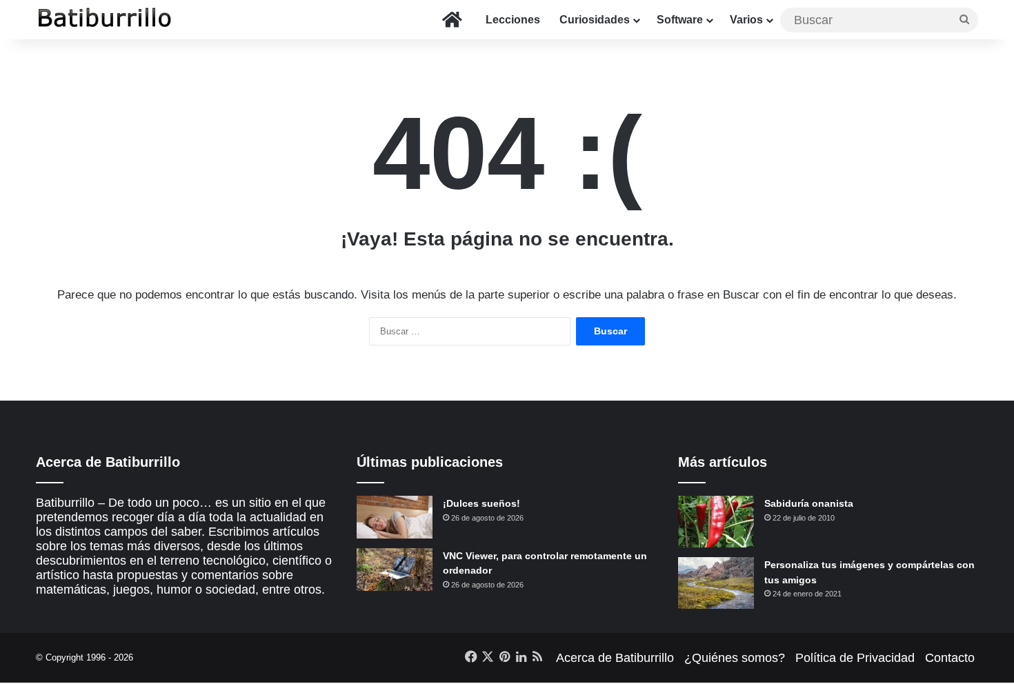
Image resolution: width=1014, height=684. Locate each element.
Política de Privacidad (855, 658)
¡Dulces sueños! (481, 503)
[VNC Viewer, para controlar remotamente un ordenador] (395, 569)
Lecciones (513, 20)
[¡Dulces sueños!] (395, 517)
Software (680, 20)
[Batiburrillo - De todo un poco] (105, 19)
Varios (746, 20)
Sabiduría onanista (808, 503)
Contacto (950, 658)
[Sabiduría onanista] (716, 521)
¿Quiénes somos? (734, 658)
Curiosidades (594, 20)
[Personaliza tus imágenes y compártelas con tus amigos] (716, 583)
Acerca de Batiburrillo (615, 658)
